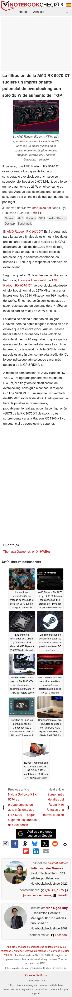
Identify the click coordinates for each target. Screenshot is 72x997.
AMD (20, 218)
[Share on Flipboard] (26, 851)
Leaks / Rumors (57, 218)
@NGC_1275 (54, 890)
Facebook (61, 935)
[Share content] (5, 844)
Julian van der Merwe (46, 868)
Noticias (18, 951)
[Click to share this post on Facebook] (14, 843)
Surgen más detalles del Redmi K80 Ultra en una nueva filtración (53, 804)
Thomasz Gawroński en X (20, 551)
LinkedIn (62, 895)
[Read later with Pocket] (65, 843)
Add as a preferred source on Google (39, 833)
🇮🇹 (39, 213)
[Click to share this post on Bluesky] (34, 843)
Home (23, 11)
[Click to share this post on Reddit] (55, 843)
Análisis (38, 11)
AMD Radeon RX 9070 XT (25, 231)
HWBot (45, 551)
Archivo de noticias (35, 951)
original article (57, 863)
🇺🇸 (35, 213)
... (67, 11)
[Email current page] (46, 851)
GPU (42, 218)
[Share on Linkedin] (36, 851)
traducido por (42, 208)
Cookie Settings (36, 975)
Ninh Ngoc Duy (57, 908)
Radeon (31, 218)
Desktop (10, 223)
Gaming (9, 218)
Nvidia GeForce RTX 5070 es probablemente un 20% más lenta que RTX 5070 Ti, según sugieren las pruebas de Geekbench (22, 809)
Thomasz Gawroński (32, 280)
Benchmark (25, 223)
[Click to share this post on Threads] (24, 843)
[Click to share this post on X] (45, 843)
